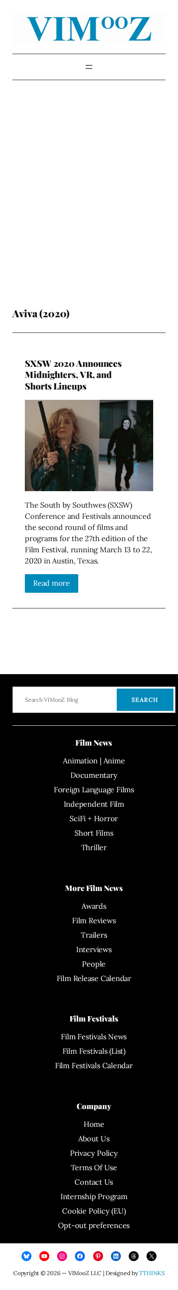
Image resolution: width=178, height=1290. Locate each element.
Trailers (94, 935)
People (94, 964)
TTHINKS (151, 1273)
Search (145, 699)
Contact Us (94, 1182)
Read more (51, 583)
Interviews (94, 949)
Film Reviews (93, 920)
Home (94, 1124)
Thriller (94, 847)
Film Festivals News (94, 1036)
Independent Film (94, 804)
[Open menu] (89, 67)
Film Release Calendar (94, 978)
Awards (94, 906)
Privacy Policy (94, 1153)
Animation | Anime (94, 760)
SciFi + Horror (94, 818)
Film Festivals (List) (94, 1051)
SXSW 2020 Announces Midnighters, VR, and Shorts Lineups (73, 375)
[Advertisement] (89, 206)
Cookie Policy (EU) (93, 1211)
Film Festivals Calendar (94, 1065)
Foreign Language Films (94, 789)
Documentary (94, 775)
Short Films (94, 833)
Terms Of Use (94, 1167)
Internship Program (93, 1196)
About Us (93, 1138)
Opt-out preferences (94, 1225)
